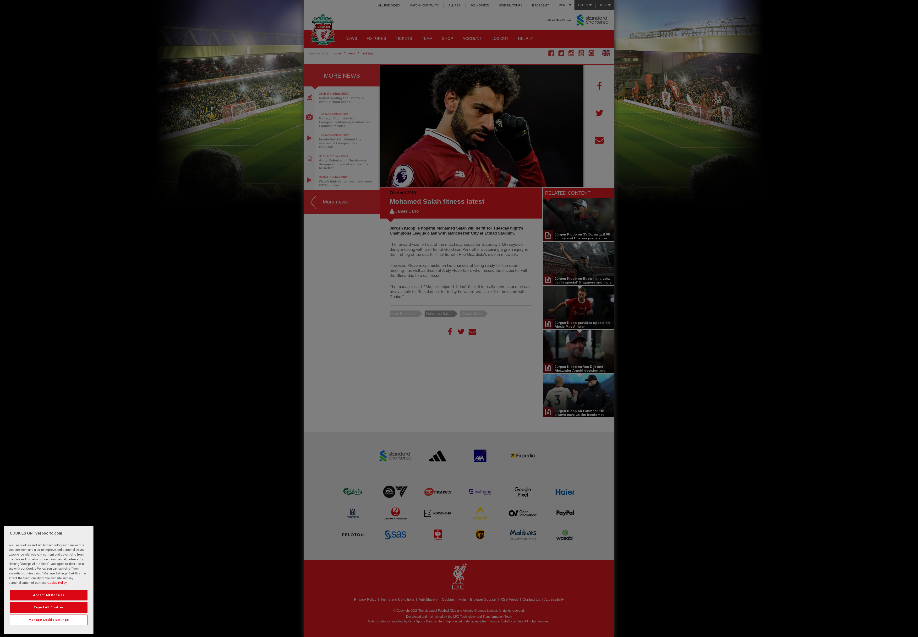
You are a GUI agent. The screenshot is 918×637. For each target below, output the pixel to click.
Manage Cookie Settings (49, 619)
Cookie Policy (57, 583)
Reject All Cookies (49, 607)
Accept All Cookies (48, 595)
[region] (48, 580)
